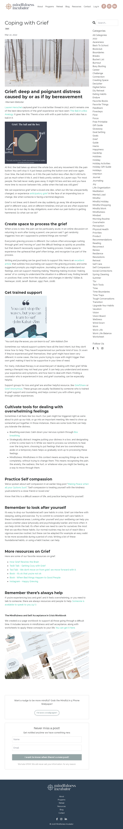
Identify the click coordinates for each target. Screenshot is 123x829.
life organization (101, 187)
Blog (67, 6)
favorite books (100, 101)
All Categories (100, 35)
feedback (98, 108)
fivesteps (98, 111)
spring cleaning (101, 274)
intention (97, 174)
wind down (99, 323)
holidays (97, 170)
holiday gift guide (102, 167)
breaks (96, 56)
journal (96, 177)
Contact (87, 6)
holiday (96, 160)
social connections (102, 271)
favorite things (100, 104)
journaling (98, 180)
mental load (99, 194)
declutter (97, 83)
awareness (98, 42)
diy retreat (98, 90)
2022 (95, 38)
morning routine (101, 219)
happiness (98, 149)
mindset (97, 215)
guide (95, 142)
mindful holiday (101, 201)
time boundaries (101, 291)
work (95, 326)
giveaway (98, 129)
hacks (96, 146)
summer (97, 278)
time (95, 288)
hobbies (97, 156)
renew (96, 250)
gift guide (98, 125)
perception (98, 226)
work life (98, 330)
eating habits (99, 94)
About (40, 6)
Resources (76, 6)
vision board (99, 316)
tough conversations (103, 298)
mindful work (99, 208)
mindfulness (99, 212)
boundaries (98, 52)
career (96, 70)
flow (95, 115)
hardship (97, 153)
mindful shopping (102, 205)
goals (95, 135)
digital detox (99, 87)
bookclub (97, 49)
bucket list (98, 59)
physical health (101, 229)
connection (99, 76)
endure (96, 97)
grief (7, 28)
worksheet (98, 336)
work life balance (102, 333)
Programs (49, 6)
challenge (98, 73)
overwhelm (99, 222)
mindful (96, 198)
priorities (97, 232)
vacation (97, 309)
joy (94, 184)
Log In (96, 6)
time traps (98, 295)
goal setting (99, 132)
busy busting (99, 66)
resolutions (99, 257)
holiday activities (101, 163)
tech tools (98, 284)
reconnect (98, 246)
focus (96, 118)
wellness (97, 319)
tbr (94, 281)
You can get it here (65, 627)
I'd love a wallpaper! (47, 713)
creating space (100, 80)
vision (96, 312)
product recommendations (102, 238)
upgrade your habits (103, 305)
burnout (97, 63)
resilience (98, 253)
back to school (100, 45)
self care (97, 264)
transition (98, 302)
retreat (96, 260)
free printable (100, 122)
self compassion (101, 267)
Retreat (59, 6)
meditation (98, 191)
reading (97, 243)
